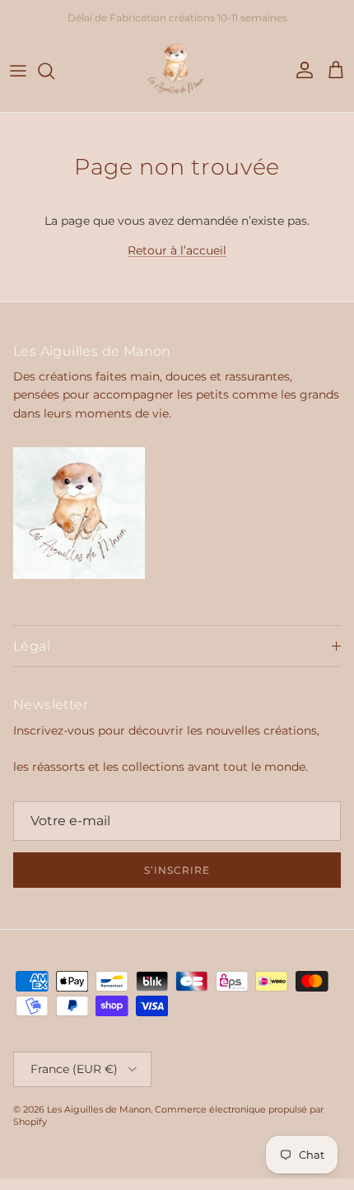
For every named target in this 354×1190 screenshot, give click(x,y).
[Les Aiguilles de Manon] (177, 71)
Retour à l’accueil (177, 250)
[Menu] (18, 71)
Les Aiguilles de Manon (99, 1109)
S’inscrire (177, 870)
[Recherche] (54, 71)
